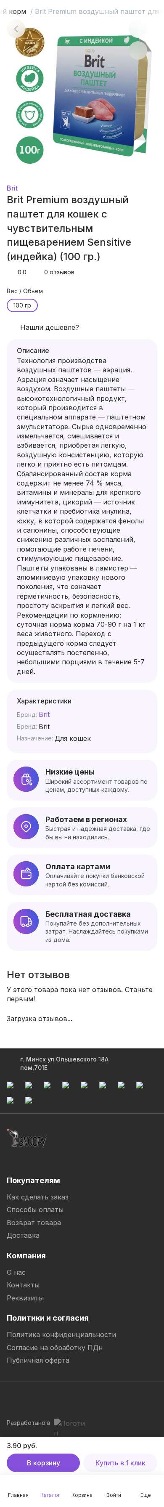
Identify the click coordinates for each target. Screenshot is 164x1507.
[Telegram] (13, 1398)
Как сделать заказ (38, 1197)
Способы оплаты (35, 1209)
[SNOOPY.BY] (27, 1138)
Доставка (23, 1235)
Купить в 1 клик (120, 1463)
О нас (16, 1272)
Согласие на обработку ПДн (55, 1347)
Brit (12, 188)
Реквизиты (25, 1298)
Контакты (23, 1285)
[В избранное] (138, 28)
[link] (16, 28)
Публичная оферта (38, 1360)
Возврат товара (34, 1222)
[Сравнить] (138, 50)
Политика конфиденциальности (61, 1334)
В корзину (43, 1463)
